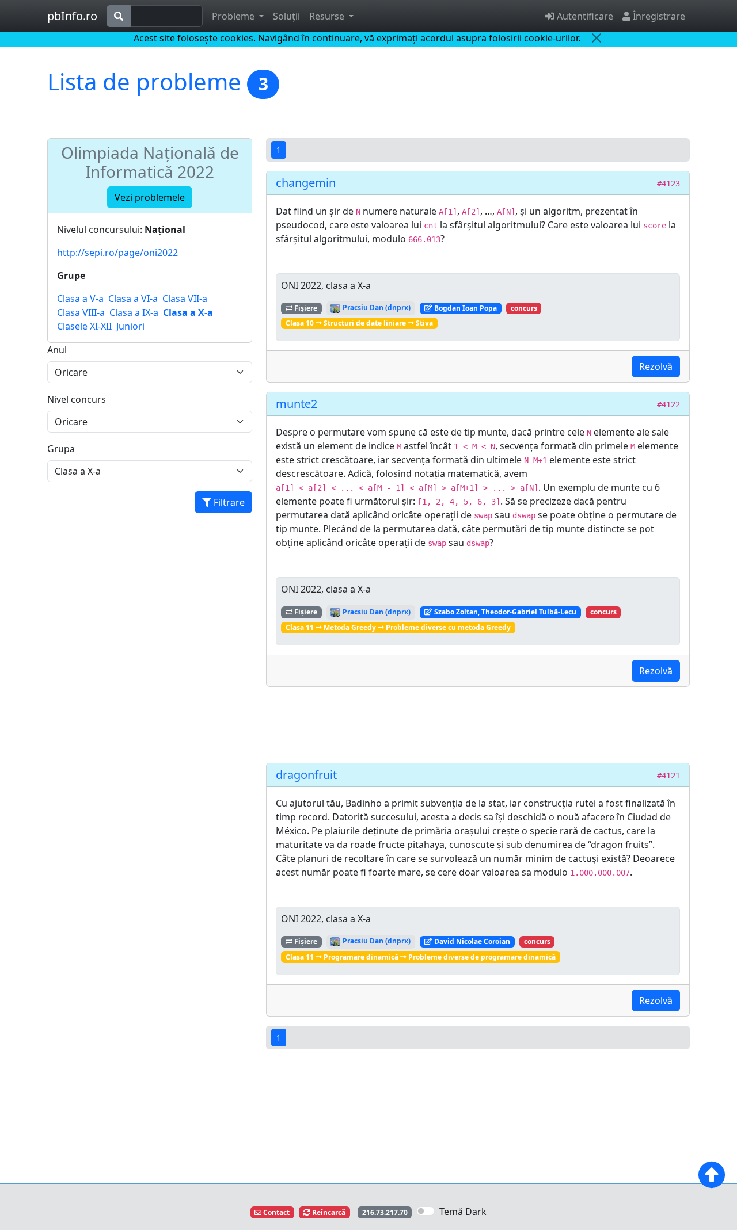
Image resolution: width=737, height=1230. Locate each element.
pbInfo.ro (72, 16)
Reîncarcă (327, 1212)
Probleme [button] (234, 16)
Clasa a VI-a (133, 298)
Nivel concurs (76, 399)
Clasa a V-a (80, 298)
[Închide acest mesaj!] (596, 38)
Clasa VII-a (184, 298)
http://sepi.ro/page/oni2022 (117, 252)
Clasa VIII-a (81, 312)
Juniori (130, 326)
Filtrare (228, 502)
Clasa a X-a (188, 312)
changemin (306, 182)
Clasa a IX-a (133, 312)
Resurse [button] (328, 16)
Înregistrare (657, 16)
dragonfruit (306, 774)
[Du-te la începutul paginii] (711, 1174)
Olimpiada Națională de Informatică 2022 (150, 162)
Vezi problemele (150, 197)
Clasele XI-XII (84, 326)
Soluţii (286, 16)
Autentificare (583, 16)
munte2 (296, 403)
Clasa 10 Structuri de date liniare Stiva (359, 323)
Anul (57, 349)
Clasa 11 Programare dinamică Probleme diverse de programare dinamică (421, 957)
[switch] (425, 1211)
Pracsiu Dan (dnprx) (376, 307)
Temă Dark (463, 1211)
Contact (275, 1212)
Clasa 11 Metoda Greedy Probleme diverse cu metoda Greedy (398, 627)
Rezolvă (656, 366)
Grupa (61, 448)
